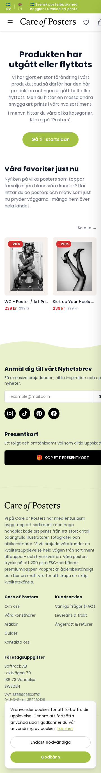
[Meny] (10, 22)
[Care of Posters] (50, 506)
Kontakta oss (17, 642)
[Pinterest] (39, 413)
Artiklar (11, 624)
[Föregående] (10, 274)
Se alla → (87, 228)
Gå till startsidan (50, 139)
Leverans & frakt (71, 615)
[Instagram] (10, 413)
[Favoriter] (86, 22)
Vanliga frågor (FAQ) (75, 606)
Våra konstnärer (20, 615)
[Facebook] (53, 413)
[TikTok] (24, 413)
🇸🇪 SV (8, 6)
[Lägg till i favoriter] (40, 287)
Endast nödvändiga (51, 742)
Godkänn (50, 757)
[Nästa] (91, 274)
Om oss (12, 606)
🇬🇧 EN (20, 6)
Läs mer (65, 728)
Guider (10, 633)
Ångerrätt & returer (74, 624)
